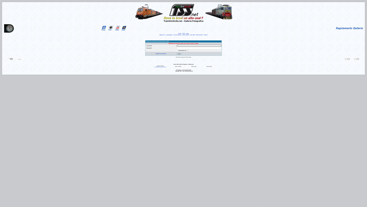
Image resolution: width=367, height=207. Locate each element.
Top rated (192, 35)
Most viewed (185, 35)
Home (179, 33)
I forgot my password (160, 53)
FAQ (184, 33)
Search (206, 35)
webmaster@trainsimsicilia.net (160, 66)
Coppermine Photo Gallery (186, 57)
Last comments (177, 35)
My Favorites (199, 35)
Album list (161, 35)
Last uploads (169, 35)
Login (187, 33)
